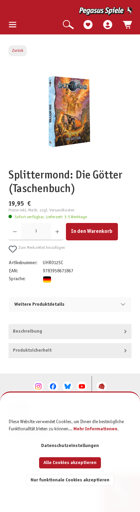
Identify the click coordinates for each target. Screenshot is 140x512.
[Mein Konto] (108, 25)
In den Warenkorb (91, 231)
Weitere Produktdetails (39, 304)
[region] (70, 118)
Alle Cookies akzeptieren (70, 463)
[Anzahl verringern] (14, 231)
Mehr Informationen (95, 429)
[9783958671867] (70, 111)
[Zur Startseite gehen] (70, 11)
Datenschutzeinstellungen (70, 446)
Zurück (17, 51)
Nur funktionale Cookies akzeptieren (70, 480)
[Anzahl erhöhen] (57, 231)
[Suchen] (68, 25)
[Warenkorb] (127, 25)
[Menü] (12, 25)
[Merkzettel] (88, 25)
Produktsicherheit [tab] (32, 350)
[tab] (70, 331)
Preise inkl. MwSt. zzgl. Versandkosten (41, 210)
